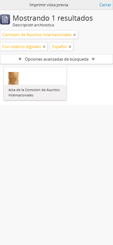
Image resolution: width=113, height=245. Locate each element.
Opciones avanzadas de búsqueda (57, 59)
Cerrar (105, 5)
